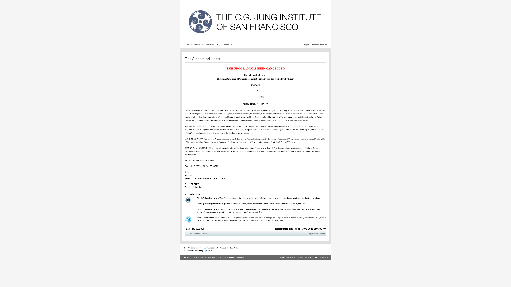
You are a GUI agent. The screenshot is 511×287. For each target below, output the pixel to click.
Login (306, 44)
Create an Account (319, 44)
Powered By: (198, 250)
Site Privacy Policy (305, 257)
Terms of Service (321, 257)
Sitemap (292, 257)
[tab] (255, 233)
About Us (284, 257)
